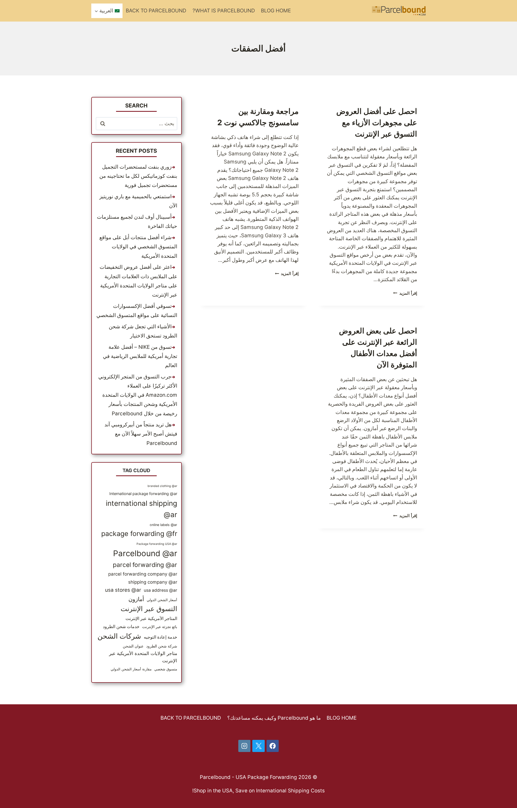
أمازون (136, 598)
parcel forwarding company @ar (142, 574)
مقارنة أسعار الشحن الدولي (131, 669)
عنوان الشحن (133, 646)
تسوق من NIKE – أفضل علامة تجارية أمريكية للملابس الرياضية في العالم (140, 356)
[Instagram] (244, 746)
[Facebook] (273, 746)
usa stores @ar (123, 590)
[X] (258, 746)
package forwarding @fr (139, 534)
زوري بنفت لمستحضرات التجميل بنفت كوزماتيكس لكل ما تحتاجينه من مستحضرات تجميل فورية (138, 176)
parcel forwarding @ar (145, 565)
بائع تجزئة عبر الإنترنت (159, 626)
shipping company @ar (152, 582)
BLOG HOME (276, 11)
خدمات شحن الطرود (121, 626)
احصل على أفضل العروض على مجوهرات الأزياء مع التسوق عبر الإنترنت (376, 122)
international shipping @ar (141, 509)
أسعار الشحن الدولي (162, 600)
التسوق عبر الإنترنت (149, 609)
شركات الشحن (119, 636)
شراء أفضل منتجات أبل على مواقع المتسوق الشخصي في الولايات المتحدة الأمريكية (138, 246)
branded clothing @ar (162, 486)
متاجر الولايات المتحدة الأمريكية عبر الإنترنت (143, 657)
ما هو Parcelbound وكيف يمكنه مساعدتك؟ (274, 718)
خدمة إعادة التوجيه (160, 637)
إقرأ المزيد (405, 293)
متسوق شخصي (165, 669)
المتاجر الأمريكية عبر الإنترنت (151, 618)
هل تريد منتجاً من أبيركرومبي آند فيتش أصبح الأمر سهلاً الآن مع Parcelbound (140, 434)
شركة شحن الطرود (161, 646)
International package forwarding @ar (143, 493)
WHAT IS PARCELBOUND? (224, 11)
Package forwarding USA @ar (157, 544)
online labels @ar (163, 525)
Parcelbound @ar (145, 553)
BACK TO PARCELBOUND (156, 11)
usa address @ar (160, 590)
